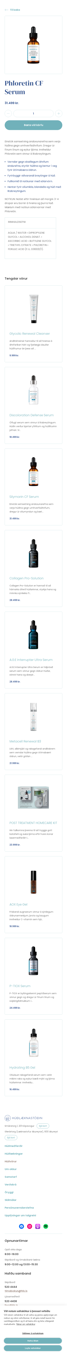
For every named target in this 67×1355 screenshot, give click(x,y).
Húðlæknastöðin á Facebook (21, 1226)
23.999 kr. (15, 844)
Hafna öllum (32, 1341)
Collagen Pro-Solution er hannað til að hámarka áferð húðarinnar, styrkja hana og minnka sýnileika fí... (33, 589)
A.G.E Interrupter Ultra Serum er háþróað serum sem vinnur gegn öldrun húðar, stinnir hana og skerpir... (31, 671)
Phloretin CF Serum (24, 87)
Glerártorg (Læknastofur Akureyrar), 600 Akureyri (31, 1131)
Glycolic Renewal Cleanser (30, 333)
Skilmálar (11, 1200)
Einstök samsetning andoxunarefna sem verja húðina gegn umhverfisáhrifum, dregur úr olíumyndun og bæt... (31, 508)
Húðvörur (11, 1161)
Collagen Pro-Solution (27, 578)
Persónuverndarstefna (19, 1208)
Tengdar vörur (16, 278)
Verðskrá (10, 1184)
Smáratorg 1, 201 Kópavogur (19, 1126)
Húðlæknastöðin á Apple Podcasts (37, 1226)
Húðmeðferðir (14, 1146)
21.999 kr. (15, 763)
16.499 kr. (15, 1089)
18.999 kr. (15, 926)
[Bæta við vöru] (58, 113)
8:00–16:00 (12, 1254)
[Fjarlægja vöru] (8, 113)
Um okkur (11, 1169)
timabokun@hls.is (16, 1291)
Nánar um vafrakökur (25, 1324)
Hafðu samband (18, 1273)
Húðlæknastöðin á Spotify (45, 1226)
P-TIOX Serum (20, 986)
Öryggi (9, 1192)
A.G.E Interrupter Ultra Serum (31, 660)
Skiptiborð (10, 1282)
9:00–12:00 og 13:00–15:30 (21, 1264)
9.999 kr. (14, 355)
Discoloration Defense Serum (32, 415)
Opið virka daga (13, 1249)
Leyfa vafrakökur (33, 1348)
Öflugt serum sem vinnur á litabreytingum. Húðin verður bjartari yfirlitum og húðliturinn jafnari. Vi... (33, 426)
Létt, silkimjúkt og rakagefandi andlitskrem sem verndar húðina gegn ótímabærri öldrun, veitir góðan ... (32, 752)
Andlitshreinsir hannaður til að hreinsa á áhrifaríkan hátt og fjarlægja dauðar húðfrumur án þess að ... (31, 344)
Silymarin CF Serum (24, 496)
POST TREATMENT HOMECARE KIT (33, 823)
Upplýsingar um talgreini (20, 1215)
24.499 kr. (15, 1007)
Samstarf (11, 1177)
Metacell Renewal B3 (25, 741)
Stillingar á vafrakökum (33, 1333)
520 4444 (11, 1287)
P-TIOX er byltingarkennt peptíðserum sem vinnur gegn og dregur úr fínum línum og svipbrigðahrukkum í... (33, 997)
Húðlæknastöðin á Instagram (29, 1226)
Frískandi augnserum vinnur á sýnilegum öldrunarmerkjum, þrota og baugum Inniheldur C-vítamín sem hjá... (31, 915)
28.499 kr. (15, 600)
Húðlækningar (14, 1154)
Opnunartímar (16, 1241)
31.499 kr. (12, 103)
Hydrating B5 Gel (22, 1067)
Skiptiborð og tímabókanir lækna (22, 1259)
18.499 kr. (15, 437)
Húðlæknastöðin (23, 1118)
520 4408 (11, 1301)
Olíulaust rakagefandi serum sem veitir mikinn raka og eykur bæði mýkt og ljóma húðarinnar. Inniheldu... (32, 1078)
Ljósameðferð (12, 1296)
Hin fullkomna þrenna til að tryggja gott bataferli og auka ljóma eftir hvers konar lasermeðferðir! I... (31, 834)
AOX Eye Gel (18, 904)
